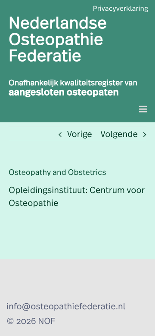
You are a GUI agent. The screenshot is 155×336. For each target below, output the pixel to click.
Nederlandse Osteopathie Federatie (58, 40)
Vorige (79, 134)
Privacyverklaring (120, 9)
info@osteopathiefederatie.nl (65, 306)
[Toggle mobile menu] (143, 109)
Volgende (119, 134)
